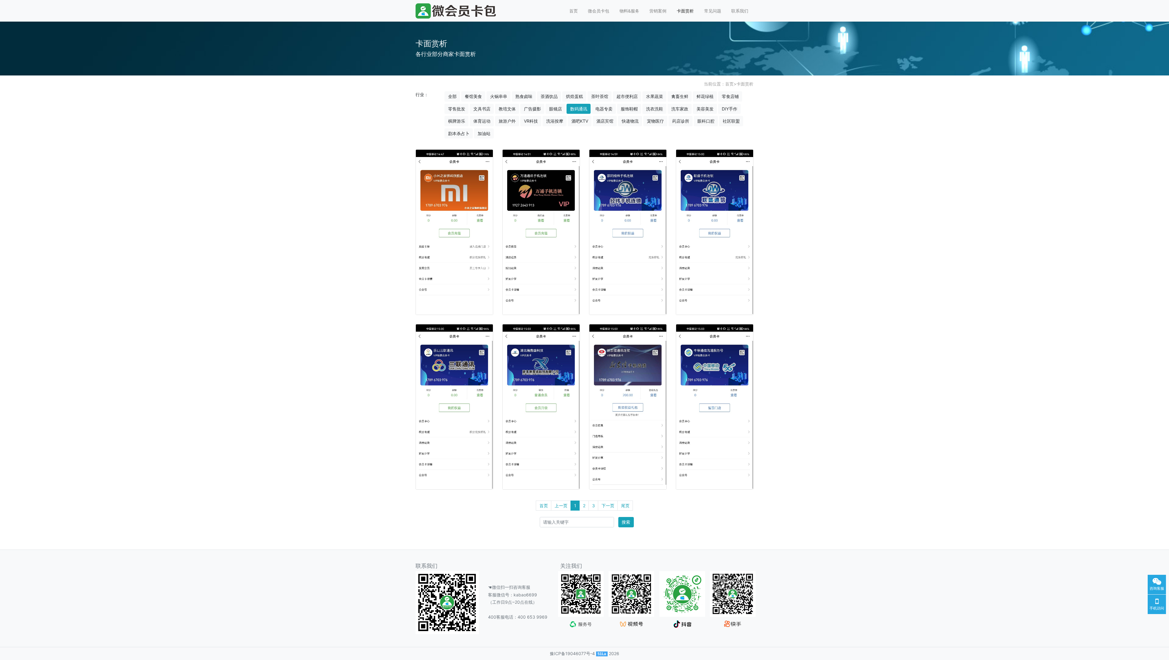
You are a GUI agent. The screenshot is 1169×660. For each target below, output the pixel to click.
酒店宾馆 (604, 121)
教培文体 (507, 108)
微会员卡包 (598, 10)
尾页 (625, 505)
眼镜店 (555, 108)
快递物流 (630, 121)
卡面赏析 (685, 10)
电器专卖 (604, 108)
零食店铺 (730, 96)
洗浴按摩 (554, 121)
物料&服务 (629, 10)
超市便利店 (627, 96)
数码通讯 (578, 108)
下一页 (608, 505)
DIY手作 (729, 108)
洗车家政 (679, 108)
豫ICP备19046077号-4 (572, 653)
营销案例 (657, 10)
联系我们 (739, 10)
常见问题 (712, 10)
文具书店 (481, 108)
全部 (452, 96)
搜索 (626, 522)
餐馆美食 (473, 96)
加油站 (484, 133)
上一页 (561, 505)
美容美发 (705, 108)
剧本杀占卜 (458, 133)
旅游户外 (507, 121)
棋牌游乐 (456, 121)
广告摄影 (532, 108)
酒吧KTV (579, 121)
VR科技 (531, 121)
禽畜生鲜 (679, 96)
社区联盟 (731, 121)
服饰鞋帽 (629, 108)
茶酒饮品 (549, 96)
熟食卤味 (523, 96)
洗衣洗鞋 (654, 108)
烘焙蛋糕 (574, 96)
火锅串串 (498, 96)
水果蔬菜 (654, 96)
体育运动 (481, 121)
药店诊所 (680, 121)
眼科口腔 (705, 121)
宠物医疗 (655, 121)
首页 (573, 10)
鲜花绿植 (705, 96)
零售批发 (456, 108)
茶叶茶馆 (599, 96)
